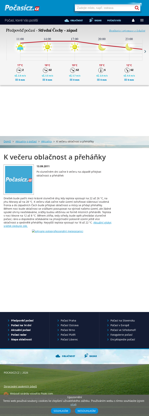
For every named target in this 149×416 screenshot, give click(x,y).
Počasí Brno (68, 330)
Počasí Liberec (69, 339)
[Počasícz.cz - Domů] (22, 9)
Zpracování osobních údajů (20, 386)
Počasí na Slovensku (122, 320)
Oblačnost (76, 20)
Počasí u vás (114, 20)
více (73, 404)
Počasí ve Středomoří (123, 330)
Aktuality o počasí (26, 141)
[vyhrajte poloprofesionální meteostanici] (57, 231)
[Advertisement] (74, 110)
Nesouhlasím (87, 411)
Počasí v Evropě (119, 325)
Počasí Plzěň (68, 334)
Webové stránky (19, 393)
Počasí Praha (68, 320)
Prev (4, 51)
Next (145, 51)
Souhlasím (61, 411)
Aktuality (46, 141)
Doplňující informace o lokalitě (127, 30)
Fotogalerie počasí (121, 334)
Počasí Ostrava (69, 325)
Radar (98, 20)
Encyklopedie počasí (122, 339)
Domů (7, 141)
